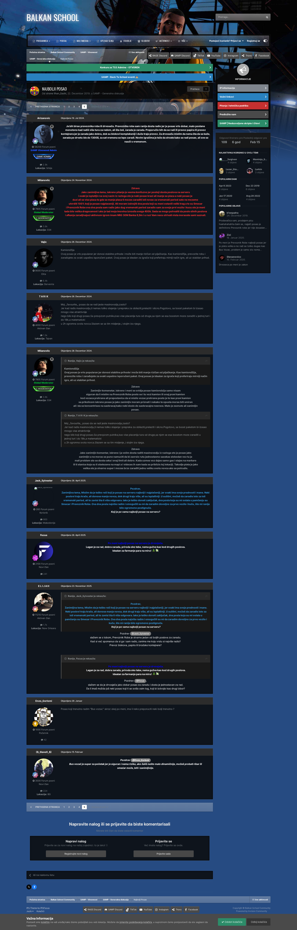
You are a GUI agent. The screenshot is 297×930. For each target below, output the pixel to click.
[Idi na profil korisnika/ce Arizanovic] (43, 134)
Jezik (29, 911)
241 (45, 574)
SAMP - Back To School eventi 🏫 (119, 77)
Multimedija (82, 41)
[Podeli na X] (28, 887)
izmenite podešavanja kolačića (135, 922)
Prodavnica (42, 41)
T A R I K (43, 296)
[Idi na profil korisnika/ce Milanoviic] (43, 196)
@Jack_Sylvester (140, 633)
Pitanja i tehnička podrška (234, 105)
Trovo (249, 55)
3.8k (44, 226)
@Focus (140, 680)
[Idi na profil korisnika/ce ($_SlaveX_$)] (43, 768)
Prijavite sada (163, 853)
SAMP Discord (182, 55)
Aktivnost (164, 41)
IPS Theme (31, 908)
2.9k (44, 164)
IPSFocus (45, 908)
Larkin (258, 169)
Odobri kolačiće (233, 921)
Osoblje (127, 41)
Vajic (44, 241)
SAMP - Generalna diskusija (108, 93)
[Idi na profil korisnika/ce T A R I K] (43, 312)
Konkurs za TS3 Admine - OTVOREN (120, 67)
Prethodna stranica (47, 106)
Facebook (264, 55)
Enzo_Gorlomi (43, 700)
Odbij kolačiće (258, 921)
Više (183, 41)
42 (45, 739)
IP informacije (227, 88)
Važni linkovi (227, 96)
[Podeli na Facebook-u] (34, 887)
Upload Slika (107, 41)
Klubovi (145, 41)
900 (44, 519)
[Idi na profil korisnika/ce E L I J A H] (43, 602)
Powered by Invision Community (251, 911)
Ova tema (254, 17)
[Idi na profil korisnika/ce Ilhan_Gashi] (34, 91)
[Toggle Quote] (65, 360)
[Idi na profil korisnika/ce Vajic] (43, 257)
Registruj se (253, 40)
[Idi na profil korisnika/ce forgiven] (222, 161)
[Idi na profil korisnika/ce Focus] (43, 551)
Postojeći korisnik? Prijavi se (225, 40)
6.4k (44, 280)
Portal (63, 41)
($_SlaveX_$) (44, 751)
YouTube (216, 55)
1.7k (44, 624)
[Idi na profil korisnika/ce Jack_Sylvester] (43, 496)
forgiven (232, 159)
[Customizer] (265, 41)
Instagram (233, 55)
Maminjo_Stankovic (264, 159)
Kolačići (40, 911)
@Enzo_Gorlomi (140, 760)
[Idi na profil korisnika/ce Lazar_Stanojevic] (221, 171)
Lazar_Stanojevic (235, 169)
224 (44, 790)
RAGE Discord (159, 55)
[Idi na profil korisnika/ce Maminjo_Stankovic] (249, 161)
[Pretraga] (267, 17)
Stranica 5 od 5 (99, 106)
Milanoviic (44, 180)
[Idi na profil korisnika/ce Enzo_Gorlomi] (43, 716)
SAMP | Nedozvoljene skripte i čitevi (240, 123)
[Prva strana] (31, 106)
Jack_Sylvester (44, 480)
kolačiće (45, 922)
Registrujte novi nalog (75, 853)
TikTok (200, 55)
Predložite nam (228, 114)
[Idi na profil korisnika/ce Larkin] (250, 171)
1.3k (44, 335)
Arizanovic (43, 118)
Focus (43, 535)
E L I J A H (43, 586)
